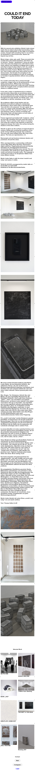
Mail (17, 760)
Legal (17, 768)
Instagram (17, 764)
